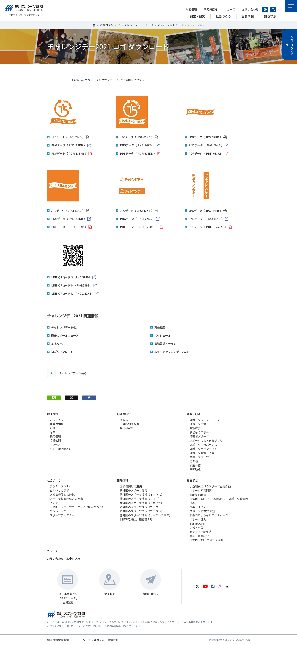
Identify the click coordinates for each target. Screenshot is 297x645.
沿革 (52, 432)
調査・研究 (194, 414)
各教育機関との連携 (62, 494)
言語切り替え (265, 9)
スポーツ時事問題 (201, 490)
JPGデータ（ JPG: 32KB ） (206, 137)
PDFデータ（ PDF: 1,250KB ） (139, 227)
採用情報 (55, 436)
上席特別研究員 (129, 424)
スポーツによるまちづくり (206, 440)
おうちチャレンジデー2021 (171, 352)
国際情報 (122, 480)
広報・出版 (196, 528)
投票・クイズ (198, 507)
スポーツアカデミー (62, 515)
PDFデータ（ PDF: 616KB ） (69, 227)
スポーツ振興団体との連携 (66, 499)
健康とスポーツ (199, 457)
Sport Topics (198, 494)
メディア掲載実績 (200, 532)
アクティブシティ (60, 486)
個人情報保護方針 (58, 640)
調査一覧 (195, 465)
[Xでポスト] (71, 398)
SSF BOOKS (197, 523)
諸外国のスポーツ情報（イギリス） (142, 494)
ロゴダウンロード (62, 352)
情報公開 (55, 440)
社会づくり (107, 25)
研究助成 (195, 469)
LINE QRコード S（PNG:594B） (71, 277)
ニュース (229, 9)
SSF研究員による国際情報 (136, 519)
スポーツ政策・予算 (202, 453)
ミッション (57, 420)
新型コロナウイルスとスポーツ (209, 515)
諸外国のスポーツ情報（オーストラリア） (146, 515)
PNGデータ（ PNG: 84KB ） (206, 219)
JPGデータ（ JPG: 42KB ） (137, 211)
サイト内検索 (273, 9)
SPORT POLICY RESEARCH (206, 540)
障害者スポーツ (199, 436)
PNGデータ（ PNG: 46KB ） (68, 219)
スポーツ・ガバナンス (203, 445)
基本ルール (58, 343)
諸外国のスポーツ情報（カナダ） (140, 507)
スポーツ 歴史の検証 (202, 511)
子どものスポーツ (201, 432)
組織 (52, 428)
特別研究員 (127, 428)
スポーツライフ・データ (205, 420)
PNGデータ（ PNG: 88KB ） (68, 145)
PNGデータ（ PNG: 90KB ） (137, 145)
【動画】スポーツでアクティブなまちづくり (77, 507)
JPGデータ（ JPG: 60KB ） (137, 137)
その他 (194, 461)
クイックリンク (292, 44)
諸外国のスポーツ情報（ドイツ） (140, 499)
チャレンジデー (131, 25)
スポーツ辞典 (198, 519)
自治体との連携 (59, 490)
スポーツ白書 (198, 424)
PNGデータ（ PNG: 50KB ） (206, 145)
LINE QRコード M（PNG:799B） (71, 285)
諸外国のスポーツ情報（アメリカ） (142, 503)
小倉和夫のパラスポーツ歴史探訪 (210, 486)
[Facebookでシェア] (89, 398)
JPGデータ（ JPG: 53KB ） (68, 137)
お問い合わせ (250, 9)
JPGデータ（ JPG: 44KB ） (206, 211)
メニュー (291, 6)
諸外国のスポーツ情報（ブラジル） (142, 511)
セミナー (55, 503)
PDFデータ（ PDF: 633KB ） (69, 153)
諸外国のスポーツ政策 (133, 490)
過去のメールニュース (65, 335)
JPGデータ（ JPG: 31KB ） (68, 211)
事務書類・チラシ (165, 343)
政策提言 (195, 428)
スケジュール (162, 335)
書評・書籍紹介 (199, 536)
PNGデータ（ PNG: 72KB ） (137, 219)
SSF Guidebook (60, 449)
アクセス (55, 445)
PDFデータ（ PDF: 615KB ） (138, 153)
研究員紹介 (210, 9)
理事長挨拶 (57, 424)
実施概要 (159, 327)
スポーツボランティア (203, 449)
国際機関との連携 (131, 486)
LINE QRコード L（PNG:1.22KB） (72, 293)
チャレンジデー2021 (161, 25)
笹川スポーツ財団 (94, 25)
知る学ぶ (192, 480)
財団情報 (191, 9)
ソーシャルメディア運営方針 (100, 640)
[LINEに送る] (54, 398)
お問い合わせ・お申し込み (63, 558)
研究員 (124, 420)
